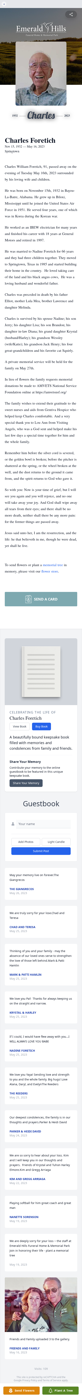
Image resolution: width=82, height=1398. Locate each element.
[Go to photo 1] (39, 1330)
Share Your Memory (26, 783)
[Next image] (73, 1304)
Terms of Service (52, 1380)
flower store (49, 571)
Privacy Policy (29, 1380)
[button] (41, 1304)
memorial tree (53, 564)
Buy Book (41, 726)
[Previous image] (8, 1304)
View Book (19, 726)
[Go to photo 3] (43, 1329)
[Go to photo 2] (41, 1329)
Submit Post (41, 851)
